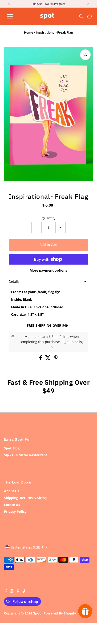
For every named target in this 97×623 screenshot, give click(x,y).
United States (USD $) (27, 547)
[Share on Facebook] (41, 359)
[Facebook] (6, 591)
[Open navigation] (14, 16)
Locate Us (12, 504)
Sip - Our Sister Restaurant (25, 455)
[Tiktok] (23, 591)
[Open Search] (81, 16)
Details (14, 281)
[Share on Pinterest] (56, 359)
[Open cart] (89, 16)
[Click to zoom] (85, 54)
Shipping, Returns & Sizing (25, 498)
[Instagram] (12, 591)
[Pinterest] (18, 591)
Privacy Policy (15, 511)
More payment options (48, 270)
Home (28, 32)
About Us (11, 491)
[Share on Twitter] (48, 359)
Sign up (68, 342)
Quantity (48, 218)
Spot (37, 613)
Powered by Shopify (60, 613)
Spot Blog (12, 448)
